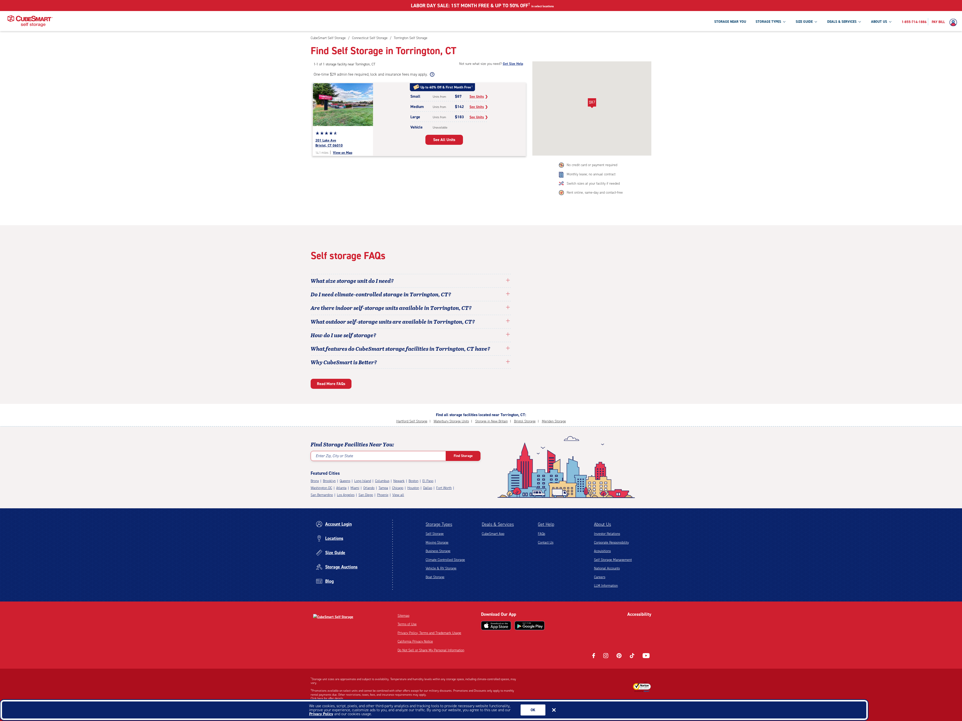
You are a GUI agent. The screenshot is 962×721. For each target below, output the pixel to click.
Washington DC (321, 488)
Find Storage (463, 455)
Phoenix (382, 495)
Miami (354, 488)
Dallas (427, 488)
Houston (413, 488)
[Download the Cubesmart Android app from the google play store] (530, 625)
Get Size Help (513, 63)
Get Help (546, 524)
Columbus (382, 480)
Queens (345, 480)
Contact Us (545, 542)
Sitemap (403, 615)
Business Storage (438, 551)
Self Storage (435, 533)
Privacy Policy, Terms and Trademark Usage (429, 633)
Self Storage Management (613, 559)
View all (398, 495)
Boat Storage (435, 577)
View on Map (342, 152)
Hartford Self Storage (411, 421)
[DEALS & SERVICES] (859, 21)
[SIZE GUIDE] (815, 21)
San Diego (365, 495)
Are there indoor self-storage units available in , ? (391, 308)
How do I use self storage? (343, 335)
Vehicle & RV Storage (441, 568)
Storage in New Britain (491, 421)
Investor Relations (607, 533)
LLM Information (606, 585)
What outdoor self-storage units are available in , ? (393, 321)
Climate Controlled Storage (445, 559)
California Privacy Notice (415, 641)
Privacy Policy (321, 713)
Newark (399, 480)
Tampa (383, 488)
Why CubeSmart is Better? (344, 362)
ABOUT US (879, 21)
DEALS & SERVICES (842, 21)
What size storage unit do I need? (352, 281)
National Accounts (607, 568)
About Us (602, 524)
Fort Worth (444, 488)
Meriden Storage (554, 421)
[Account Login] (954, 22)
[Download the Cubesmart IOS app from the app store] (496, 625)
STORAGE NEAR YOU (730, 21)
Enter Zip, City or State (334, 455)
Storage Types (439, 524)
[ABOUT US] (890, 21)
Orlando (369, 488)
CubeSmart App (493, 533)
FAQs (541, 533)
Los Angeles (345, 495)
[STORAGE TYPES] (784, 21)
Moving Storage (437, 542)
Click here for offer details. (327, 698)
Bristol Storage (525, 421)
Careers (599, 577)
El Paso (427, 480)
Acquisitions (602, 551)
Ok (533, 709)
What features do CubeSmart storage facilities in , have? (400, 348)
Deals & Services (498, 524)
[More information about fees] (431, 74)
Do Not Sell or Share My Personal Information (431, 650)
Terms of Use (407, 624)
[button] (591, 103)
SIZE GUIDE (804, 21)
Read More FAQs (331, 383)
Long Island (362, 480)
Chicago (397, 488)
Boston (413, 480)
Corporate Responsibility (611, 542)
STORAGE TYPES (768, 21)
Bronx (315, 480)
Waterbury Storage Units (451, 421)
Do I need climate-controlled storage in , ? (381, 294)
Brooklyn (329, 480)
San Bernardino (322, 495)
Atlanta (341, 488)
